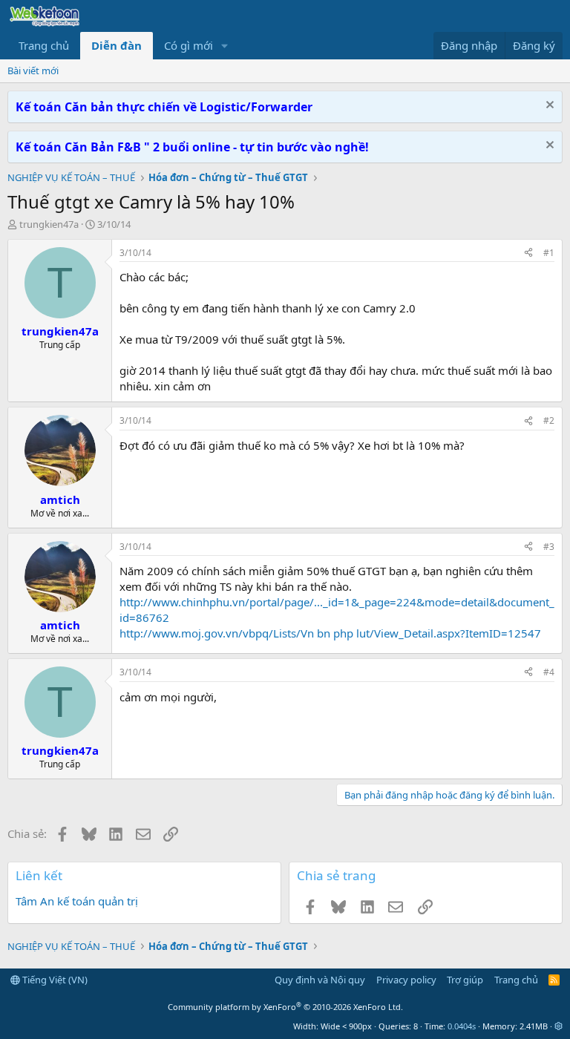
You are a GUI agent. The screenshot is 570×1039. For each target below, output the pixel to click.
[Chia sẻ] (528, 253)
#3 (548, 546)
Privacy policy (406, 979)
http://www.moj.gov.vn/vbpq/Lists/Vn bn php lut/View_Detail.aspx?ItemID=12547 (330, 633)
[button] (224, 45)
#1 (548, 252)
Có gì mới (188, 45)
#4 (548, 672)
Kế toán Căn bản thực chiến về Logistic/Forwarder (164, 107)
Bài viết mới (33, 70)
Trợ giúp (465, 979)
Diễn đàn (116, 45)
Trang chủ (44, 45)
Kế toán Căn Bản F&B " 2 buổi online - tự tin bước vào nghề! (192, 147)
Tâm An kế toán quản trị (77, 901)
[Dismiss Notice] (548, 106)
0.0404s (462, 1026)
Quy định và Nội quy (320, 979)
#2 (548, 420)
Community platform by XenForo (285, 1006)
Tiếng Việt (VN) (54, 979)
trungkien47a (49, 224)
